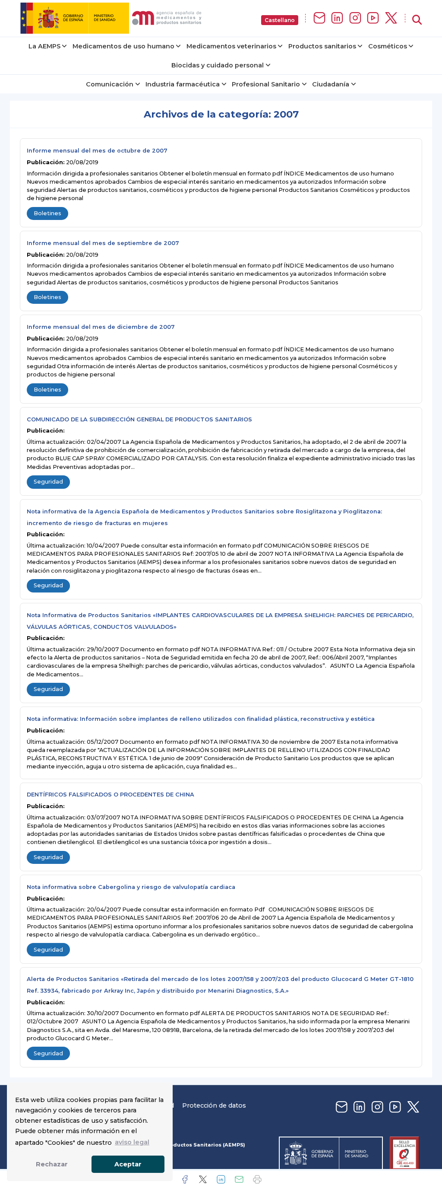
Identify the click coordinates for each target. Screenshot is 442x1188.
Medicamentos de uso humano (123, 46)
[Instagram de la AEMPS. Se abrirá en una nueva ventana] (355, 18)
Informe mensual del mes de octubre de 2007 (97, 150)
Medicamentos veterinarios (231, 46)
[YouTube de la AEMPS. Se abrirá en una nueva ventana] (373, 18)
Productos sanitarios (322, 46)
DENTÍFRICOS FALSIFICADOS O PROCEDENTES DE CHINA (110, 794)
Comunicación (109, 84)
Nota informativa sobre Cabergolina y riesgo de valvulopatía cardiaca (131, 887)
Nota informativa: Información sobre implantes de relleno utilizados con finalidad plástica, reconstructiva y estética (201, 719)
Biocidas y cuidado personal (217, 65)
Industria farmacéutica (182, 84)
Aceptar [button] (128, 1164)
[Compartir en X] (203, 1179)
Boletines (47, 213)
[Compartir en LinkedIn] (221, 1179)
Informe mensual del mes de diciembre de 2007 (101, 327)
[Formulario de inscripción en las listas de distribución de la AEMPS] (319, 18)
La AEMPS (44, 46)
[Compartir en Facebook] (184, 1179)
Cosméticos (387, 46)
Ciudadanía (330, 84)
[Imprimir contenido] (257, 1179)
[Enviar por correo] (239, 1179)
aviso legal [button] (132, 1142)
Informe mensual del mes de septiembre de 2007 (103, 243)
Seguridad (48, 481)
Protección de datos (214, 1105)
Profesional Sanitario (266, 84)
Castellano (280, 20)
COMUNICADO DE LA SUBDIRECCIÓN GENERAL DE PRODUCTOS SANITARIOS (139, 419)
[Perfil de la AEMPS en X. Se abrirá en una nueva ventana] (391, 18)
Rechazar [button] (52, 1164)
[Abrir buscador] (417, 20)
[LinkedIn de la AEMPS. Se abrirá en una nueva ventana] (337, 18)
